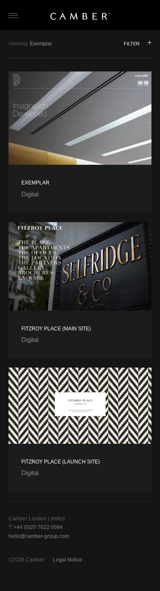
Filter (132, 43)
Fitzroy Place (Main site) (56, 329)
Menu (16, 16)
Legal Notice (67, 560)
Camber (80, 16)
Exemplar (35, 183)
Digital (29, 194)
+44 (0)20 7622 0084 (38, 527)
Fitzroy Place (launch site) (60, 462)
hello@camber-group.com (39, 536)
